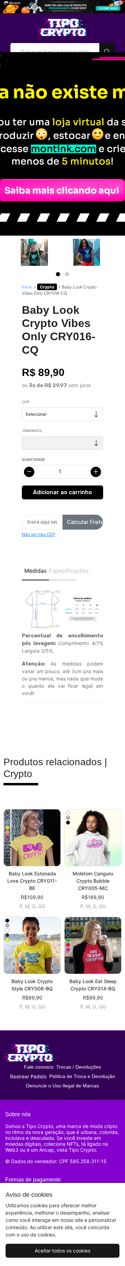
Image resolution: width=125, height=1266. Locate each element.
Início (27, 286)
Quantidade (33, 459)
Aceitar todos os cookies (62, 1250)
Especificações (62, 570)
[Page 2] (67, 274)
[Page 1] (58, 274)
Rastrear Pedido (28, 1076)
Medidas (35, 570)
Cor (25, 402)
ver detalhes (32, 838)
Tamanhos (32, 430)
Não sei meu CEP (38, 534)
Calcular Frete (85, 522)
